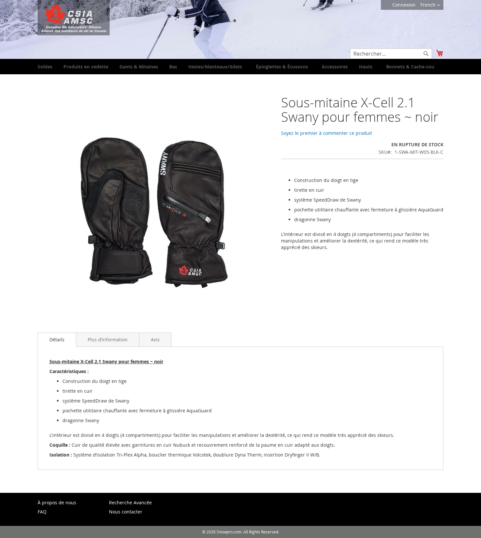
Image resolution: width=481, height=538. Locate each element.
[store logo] (74, 17)
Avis (155, 339)
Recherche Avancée (130, 502)
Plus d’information (108, 339)
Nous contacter (125, 512)
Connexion (404, 5)
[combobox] (391, 53)
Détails (56, 339)
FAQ (42, 512)
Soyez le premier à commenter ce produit (326, 133)
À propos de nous (57, 502)
